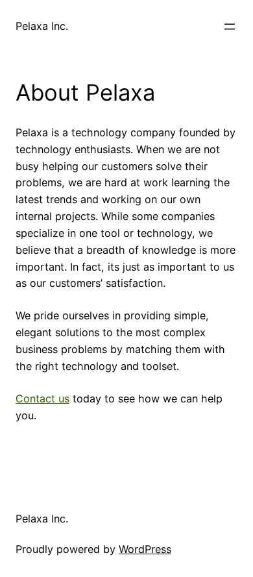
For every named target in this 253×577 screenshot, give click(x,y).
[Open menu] (229, 26)
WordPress (145, 549)
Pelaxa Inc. (42, 25)
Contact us (42, 398)
